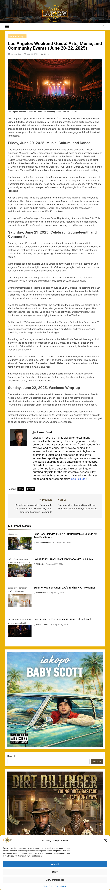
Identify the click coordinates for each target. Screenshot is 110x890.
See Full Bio (78, 478)
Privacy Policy (48, 886)
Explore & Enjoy (17, 36)
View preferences (55, 879)
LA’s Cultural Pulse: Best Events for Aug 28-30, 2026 (63, 559)
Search (11, 756)
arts (21, 489)
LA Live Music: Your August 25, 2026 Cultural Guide (63, 619)
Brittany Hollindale (44, 542)
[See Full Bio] (86, 479)
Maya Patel (41, 592)
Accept (55, 864)
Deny (55, 872)
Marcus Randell (42, 624)
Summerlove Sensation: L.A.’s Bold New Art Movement (65, 587)
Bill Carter (40, 564)
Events (30, 489)
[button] (105, 840)
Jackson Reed (16, 54)
